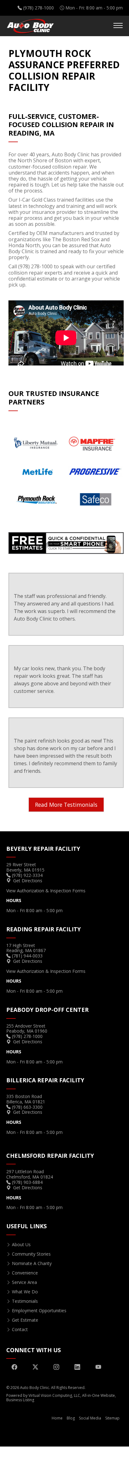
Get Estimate (25, 1320)
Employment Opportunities (39, 1310)
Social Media (90, 1418)
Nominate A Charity (32, 1263)
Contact (20, 1329)
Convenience (25, 1273)
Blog (71, 1418)
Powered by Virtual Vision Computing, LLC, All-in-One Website (60, 1395)
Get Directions (27, 881)
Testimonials (25, 1301)
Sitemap (112, 1418)
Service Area (24, 1282)
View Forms (45, 891)
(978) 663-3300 (27, 1107)
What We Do (25, 1292)
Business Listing (20, 1399)
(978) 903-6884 (27, 1182)
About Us (21, 1244)
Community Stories (31, 1254)
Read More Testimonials (66, 804)
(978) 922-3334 (27, 875)
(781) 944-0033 (27, 956)
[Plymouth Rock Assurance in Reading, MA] (66, 542)
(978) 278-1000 (38, 8)
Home (57, 1418)
